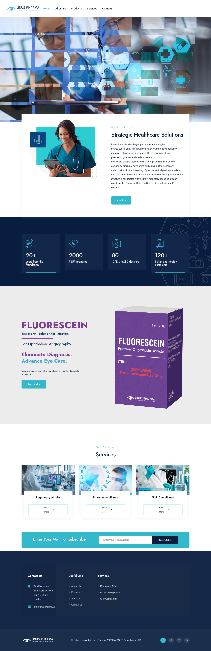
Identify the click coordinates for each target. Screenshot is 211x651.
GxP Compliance (163, 497)
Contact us (76, 604)
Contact (107, 8)
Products (76, 8)
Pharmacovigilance (105, 497)
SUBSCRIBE (164, 539)
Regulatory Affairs (48, 497)
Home (46, 8)
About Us (76, 586)
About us (60, 8)
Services (92, 8)
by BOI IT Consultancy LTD (127, 640)
